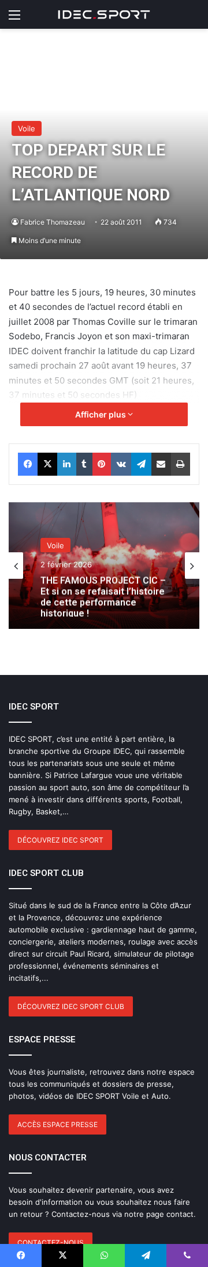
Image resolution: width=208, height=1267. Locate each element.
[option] (104, 565)
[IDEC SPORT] (104, 14)
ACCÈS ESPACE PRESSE (57, 1124)
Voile (26, 128)
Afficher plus (101, 414)
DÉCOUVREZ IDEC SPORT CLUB (70, 1006)
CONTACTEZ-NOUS (50, 1242)
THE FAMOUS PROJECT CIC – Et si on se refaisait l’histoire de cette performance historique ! (103, 594)
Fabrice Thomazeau (52, 222)
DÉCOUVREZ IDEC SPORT (60, 840)
